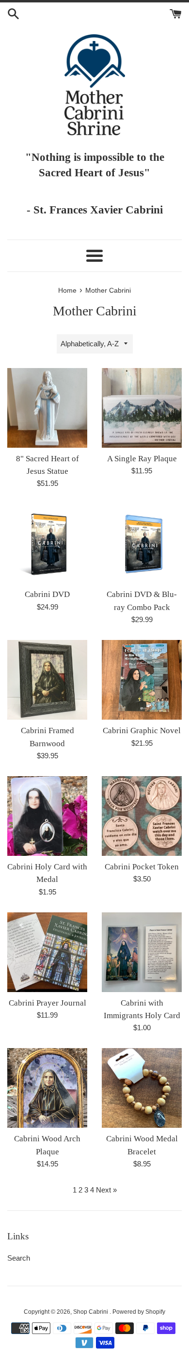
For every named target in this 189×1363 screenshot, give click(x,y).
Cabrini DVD (47, 594)
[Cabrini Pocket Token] (142, 816)
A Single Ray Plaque (142, 458)
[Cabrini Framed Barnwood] (47, 680)
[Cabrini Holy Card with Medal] (47, 816)
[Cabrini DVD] (47, 543)
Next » (106, 1190)
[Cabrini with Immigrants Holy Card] (142, 952)
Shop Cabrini (91, 1311)
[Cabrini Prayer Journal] (47, 952)
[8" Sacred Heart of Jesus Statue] (47, 408)
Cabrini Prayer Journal (47, 1003)
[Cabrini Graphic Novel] (142, 680)
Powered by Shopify (138, 1311)
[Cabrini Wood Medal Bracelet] (142, 1088)
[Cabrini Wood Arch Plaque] (47, 1088)
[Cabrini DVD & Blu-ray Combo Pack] (142, 543)
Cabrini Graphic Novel (142, 730)
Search (18, 1258)
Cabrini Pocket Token (142, 866)
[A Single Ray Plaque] (142, 408)
